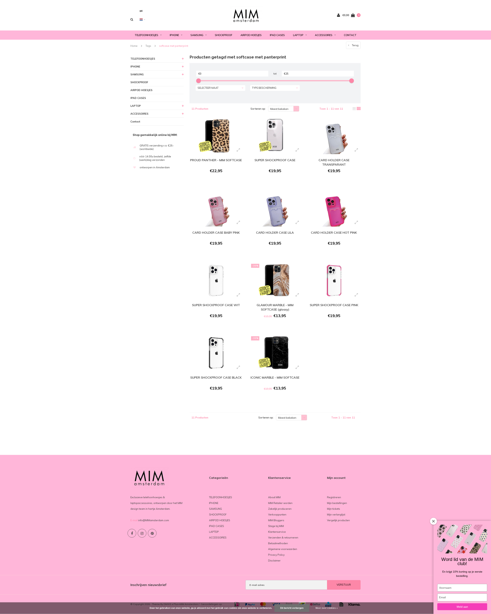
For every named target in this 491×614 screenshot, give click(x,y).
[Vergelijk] (141, 11)
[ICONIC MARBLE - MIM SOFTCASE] (275, 353)
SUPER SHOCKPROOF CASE (275, 160)
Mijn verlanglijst (336, 514)
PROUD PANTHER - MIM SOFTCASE (216, 160)
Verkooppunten (277, 514)
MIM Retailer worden (280, 503)
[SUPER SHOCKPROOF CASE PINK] (333, 280)
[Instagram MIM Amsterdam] (142, 533)
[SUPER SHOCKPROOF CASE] (275, 135)
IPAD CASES (277, 35)
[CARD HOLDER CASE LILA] (275, 208)
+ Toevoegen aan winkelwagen (215, 181)
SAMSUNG (196, 35)
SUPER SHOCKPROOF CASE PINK (334, 305)
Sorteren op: (258, 108)
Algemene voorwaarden (282, 549)
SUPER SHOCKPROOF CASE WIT (216, 305)
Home (134, 45)
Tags (148, 45)
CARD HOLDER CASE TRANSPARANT (334, 162)
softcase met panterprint (173, 45)
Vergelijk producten (338, 520)
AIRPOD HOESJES (251, 35)
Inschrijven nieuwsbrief (148, 585)
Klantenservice (277, 531)
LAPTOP (298, 35)
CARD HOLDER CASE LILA (275, 232)
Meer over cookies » (327, 608)
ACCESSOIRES (323, 35)
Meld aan (462, 606)
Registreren (334, 497)
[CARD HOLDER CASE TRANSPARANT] (333, 135)
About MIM (274, 497)
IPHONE (174, 35)
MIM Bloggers (276, 520)
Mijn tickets (333, 508)
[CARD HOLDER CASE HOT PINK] (333, 208)
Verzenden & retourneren (283, 537)
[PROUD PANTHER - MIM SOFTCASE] (216, 135)
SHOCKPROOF (223, 35)
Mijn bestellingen (337, 503)
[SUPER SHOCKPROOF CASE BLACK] (216, 353)
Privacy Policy (276, 554)
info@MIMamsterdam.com (153, 520)
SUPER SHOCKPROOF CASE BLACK (216, 377)
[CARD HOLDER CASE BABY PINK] (216, 208)
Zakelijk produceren (280, 508)
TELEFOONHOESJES (146, 35)
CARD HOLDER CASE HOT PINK (334, 232)
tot (275, 73)
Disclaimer (274, 560)
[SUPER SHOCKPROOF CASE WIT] (216, 280)
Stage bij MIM (276, 526)
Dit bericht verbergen (291, 608)
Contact (350, 35)
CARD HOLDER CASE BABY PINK (216, 232)
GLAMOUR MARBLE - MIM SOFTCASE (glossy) (275, 307)
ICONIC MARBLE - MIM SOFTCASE (274, 377)
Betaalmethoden (278, 543)
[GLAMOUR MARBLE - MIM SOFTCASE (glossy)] (275, 280)
